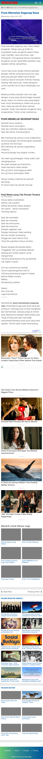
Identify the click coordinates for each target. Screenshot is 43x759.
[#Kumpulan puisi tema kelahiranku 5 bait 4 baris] (11, 672)
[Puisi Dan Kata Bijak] (9, 2)
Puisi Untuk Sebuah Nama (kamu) (10, 718)
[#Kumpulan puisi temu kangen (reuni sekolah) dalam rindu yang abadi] (11, 607)
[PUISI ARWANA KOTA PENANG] (32, 553)
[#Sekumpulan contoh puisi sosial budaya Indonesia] (11, 639)
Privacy (35, 750)
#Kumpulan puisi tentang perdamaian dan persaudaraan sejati (10, 632)
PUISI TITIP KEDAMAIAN (31, 579)
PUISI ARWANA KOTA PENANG (29, 561)
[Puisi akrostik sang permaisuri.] (32, 711)
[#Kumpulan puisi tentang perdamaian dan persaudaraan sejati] (11, 623)
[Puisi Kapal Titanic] (11, 572)
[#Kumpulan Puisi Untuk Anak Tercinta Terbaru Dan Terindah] (32, 639)
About (17, 750)
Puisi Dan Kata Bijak (24, 757)
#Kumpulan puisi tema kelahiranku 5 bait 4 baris (10, 680)
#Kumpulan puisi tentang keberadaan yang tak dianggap (31, 632)
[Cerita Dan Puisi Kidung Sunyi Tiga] (11, 728)
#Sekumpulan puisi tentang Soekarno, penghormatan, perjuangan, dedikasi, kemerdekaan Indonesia (32, 665)
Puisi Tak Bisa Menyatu (30, 542)
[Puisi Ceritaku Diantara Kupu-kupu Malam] (11, 553)
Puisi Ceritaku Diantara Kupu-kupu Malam (9, 561)
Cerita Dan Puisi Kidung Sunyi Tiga (9, 734)
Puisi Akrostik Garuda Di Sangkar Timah (30, 701)
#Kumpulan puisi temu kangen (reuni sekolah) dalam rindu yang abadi (9, 615)
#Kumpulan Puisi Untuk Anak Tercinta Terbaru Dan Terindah (31, 648)
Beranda (8, 750)
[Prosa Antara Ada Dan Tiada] (11, 695)
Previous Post (33, 592)
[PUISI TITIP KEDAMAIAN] (32, 572)
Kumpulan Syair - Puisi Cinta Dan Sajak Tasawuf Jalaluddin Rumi (10, 664)
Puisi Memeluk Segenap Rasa (20, 12)
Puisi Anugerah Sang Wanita (8, 543)
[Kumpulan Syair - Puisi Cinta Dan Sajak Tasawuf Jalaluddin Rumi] (11, 656)
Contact (26, 750)
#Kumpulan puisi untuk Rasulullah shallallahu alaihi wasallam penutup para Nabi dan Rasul (31, 682)
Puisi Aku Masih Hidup (30, 733)
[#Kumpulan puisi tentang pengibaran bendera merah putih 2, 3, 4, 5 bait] (32, 607)
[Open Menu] (36, 2)
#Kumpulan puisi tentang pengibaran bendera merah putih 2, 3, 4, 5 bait (32, 615)
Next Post (8, 592)
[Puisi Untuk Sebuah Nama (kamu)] (11, 711)
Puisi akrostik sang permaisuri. (29, 718)
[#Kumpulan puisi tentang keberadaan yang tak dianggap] (32, 623)
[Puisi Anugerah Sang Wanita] (11, 534)
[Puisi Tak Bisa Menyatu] (32, 534)
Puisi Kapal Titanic (7, 579)
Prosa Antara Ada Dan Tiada (9, 701)
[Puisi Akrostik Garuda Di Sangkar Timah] (32, 695)
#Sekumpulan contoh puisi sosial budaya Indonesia (10, 647)
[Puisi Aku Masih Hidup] (32, 728)
